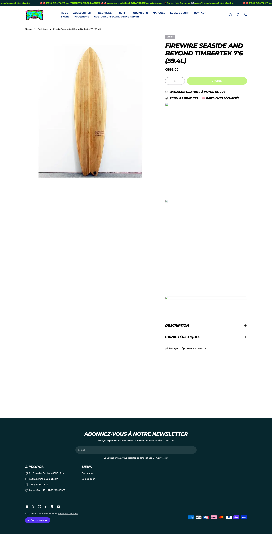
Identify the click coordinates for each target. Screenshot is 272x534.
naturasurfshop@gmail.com (43, 479)
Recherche (87, 473)
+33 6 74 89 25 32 (38, 484)
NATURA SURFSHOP (45, 513)
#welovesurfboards (68, 513)
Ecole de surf (88, 479)
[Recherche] (230, 15)
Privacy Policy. (161, 458)
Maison (28, 29)
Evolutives (43, 29)
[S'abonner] (193, 450)
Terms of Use (146, 458)
